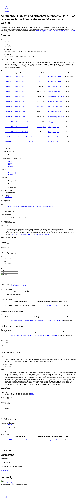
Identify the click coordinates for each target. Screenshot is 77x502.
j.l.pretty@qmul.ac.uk (54, 111)
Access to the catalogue (8, 483)
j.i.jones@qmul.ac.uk (54, 76)
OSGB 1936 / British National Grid (15, 286)
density (10, 163)
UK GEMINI (9, 424)
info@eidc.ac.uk (53, 137)
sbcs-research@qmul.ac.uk (56, 96)
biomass (10, 161)
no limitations (8, 197)
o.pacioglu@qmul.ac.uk (55, 106)
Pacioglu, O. (40, 106)
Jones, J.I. (39, 76)
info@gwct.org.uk (53, 122)
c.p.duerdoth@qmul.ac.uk (56, 91)
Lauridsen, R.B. (41, 127)
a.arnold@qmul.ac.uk (54, 86)
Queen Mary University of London (15, 76)
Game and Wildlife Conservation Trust (16, 122)
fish (9, 164)
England (10, 174)
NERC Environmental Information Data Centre (19, 137)
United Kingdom (13, 173)
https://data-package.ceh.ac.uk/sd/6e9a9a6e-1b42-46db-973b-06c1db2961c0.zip (34, 335)
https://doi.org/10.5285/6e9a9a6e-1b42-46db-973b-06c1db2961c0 (55, 31)
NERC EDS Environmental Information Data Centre (20, 142)
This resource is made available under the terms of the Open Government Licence (29, 206)
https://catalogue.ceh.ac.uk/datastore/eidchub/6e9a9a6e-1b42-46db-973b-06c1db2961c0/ (37, 320)
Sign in (7, 11)
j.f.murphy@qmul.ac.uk (55, 101)
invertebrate (11, 166)
